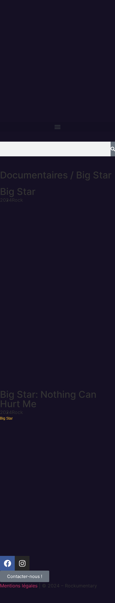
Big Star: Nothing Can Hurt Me (48, 399)
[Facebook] (7, 563)
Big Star (17, 191)
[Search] (113, 149)
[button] (57, 127)
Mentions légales (18, 586)
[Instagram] (22, 563)
